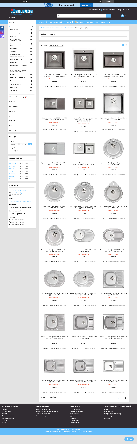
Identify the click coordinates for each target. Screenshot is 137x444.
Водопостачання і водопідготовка (16, 40)
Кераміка (13, 74)
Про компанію (6, 411)
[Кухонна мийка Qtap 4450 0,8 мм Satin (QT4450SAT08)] (113, 192)
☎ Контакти (105, 22)
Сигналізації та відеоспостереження (17, 55)
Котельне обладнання (17, 78)
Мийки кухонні (69, 28)
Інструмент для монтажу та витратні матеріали (19, 70)
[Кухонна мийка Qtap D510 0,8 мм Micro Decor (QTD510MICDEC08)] (84, 192)
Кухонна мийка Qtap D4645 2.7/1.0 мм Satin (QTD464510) (113, 118)
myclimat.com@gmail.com (19, 193)
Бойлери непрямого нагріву (112, 413)
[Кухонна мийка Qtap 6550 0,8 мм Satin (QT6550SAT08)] (84, 322)
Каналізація (107, 418)
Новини (12, 120)
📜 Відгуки (79, 22)
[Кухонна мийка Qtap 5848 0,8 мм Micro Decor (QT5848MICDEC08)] (54, 322)
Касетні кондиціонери (43, 416)
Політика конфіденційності (85, 431)
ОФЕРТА (4, 420)
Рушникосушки (74, 420)
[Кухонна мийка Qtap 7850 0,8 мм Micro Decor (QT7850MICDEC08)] (84, 366)
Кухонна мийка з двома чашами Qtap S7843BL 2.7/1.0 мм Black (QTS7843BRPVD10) (84, 119)
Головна (41, 22)
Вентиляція (14, 62)
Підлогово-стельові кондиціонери (47, 411)
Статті (11, 125)
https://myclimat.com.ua (18, 190)
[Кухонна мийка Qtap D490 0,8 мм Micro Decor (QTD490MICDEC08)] (54, 192)
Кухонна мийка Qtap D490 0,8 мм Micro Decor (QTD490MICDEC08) (54, 207)
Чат (130, 439)
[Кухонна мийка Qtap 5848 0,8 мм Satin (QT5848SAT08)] (113, 279)
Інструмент (13, 87)
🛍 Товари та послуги (53, 22)
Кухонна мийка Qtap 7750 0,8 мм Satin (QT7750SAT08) (84, 250)
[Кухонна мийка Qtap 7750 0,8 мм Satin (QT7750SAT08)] (84, 235)
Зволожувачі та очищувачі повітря (18, 66)
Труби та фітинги (15, 84)
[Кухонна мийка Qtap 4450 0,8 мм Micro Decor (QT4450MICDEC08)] (54, 235)
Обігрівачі (73, 418)
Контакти (12, 130)
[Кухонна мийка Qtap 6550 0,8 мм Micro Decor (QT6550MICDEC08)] (113, 322)
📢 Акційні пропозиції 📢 (18, 97)
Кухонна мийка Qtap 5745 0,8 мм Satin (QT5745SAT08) (54, 293)
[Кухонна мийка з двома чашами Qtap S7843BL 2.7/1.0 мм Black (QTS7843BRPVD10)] (84, 103)
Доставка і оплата (15, 116)
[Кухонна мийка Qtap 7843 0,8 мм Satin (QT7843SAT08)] (113, 366)
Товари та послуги (49, 28)
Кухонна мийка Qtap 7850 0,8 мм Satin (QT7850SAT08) (54, 380)
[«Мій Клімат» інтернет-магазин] (22, 12)
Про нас (12, 101)
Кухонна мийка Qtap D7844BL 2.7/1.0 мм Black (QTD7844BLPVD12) (54, 118)
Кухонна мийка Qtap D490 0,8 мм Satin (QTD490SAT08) (113, 163)
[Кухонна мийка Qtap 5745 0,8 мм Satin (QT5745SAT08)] (54, 279)
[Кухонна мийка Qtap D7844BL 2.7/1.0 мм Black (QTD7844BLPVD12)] (54, 103)
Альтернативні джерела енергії (18, 44)
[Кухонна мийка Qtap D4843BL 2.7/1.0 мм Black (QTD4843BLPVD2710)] (54, 60)
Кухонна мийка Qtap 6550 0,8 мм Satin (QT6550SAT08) (84, 337)
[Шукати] (108, 16)
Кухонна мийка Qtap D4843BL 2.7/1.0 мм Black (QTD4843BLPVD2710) (54, 75)
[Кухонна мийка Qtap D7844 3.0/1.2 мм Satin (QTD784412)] (54, 148)
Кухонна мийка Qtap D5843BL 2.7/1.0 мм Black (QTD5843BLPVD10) (113, 75)
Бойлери (106, 409)
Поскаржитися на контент (70, 431)
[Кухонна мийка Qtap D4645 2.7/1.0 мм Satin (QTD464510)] (113, 103)
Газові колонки (108, 411)
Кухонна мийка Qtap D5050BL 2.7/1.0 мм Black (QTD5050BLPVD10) (84, 75)
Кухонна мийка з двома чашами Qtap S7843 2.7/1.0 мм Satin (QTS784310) (84, 163)
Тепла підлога (14, 90)
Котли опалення (75, 409)
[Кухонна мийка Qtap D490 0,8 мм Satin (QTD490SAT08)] (113, 148)
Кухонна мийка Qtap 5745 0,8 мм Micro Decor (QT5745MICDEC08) (83, 293)
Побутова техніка (16, 59)
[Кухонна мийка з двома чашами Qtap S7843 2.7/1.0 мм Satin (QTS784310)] (84, 148)
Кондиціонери (14, 30)
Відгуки (12, 111)
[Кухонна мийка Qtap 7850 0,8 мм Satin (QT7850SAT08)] (54, 366)
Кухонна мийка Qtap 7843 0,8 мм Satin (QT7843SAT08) (113, 380)
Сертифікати (13, 106)
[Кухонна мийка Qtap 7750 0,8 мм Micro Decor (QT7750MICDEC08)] (113, 235)
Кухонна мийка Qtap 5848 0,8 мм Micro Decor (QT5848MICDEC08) (54, 337)
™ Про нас (67, 22)
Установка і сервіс (16, 33)
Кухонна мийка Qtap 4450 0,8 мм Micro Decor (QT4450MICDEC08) (54, 250)
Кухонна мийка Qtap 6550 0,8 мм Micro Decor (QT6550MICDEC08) (113, 337)
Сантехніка (59, 28)
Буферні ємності (75, 422)
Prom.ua (77, 429)
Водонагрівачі (14, 81)
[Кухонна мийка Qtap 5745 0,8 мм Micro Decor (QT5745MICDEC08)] (84, 279)
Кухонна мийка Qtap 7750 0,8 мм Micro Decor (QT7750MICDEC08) (113, 250)
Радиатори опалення (76, 411)
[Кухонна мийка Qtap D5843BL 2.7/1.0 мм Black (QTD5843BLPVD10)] (113, 60)
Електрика (13, 48)
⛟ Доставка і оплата (91, 22)
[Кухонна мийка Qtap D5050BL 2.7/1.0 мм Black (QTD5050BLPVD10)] (84, 60)
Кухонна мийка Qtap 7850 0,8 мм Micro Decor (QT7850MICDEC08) (83, 380)
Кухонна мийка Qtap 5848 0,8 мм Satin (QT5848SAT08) (113, 293)
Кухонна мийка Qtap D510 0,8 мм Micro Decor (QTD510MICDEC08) (83, 207)
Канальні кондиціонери (43, 413)
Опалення (13, 36)
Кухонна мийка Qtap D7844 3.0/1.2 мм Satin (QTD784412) (54, 163)
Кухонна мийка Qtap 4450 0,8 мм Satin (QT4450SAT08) (113, 207)
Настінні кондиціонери (43, 409)
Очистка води (107, 416)
